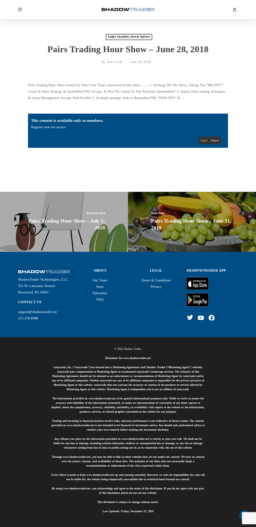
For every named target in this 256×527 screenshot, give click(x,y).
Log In (204, 140)
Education (100, 293)
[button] (20, 10)
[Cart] (233, 9)
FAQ (99, 299)
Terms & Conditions (156, 280)
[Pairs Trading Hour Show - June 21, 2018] (192, 222)
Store (100, 287)
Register (215, 140)
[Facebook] (211, 317)
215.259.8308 (28, 318)
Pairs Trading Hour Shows (129, 36)
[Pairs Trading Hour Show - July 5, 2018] (64, 222)
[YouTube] (200, 317)
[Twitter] (190, 317)
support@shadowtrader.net (37, 312)
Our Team (100, 280)
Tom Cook (114, 62)
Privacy (156, 287)
